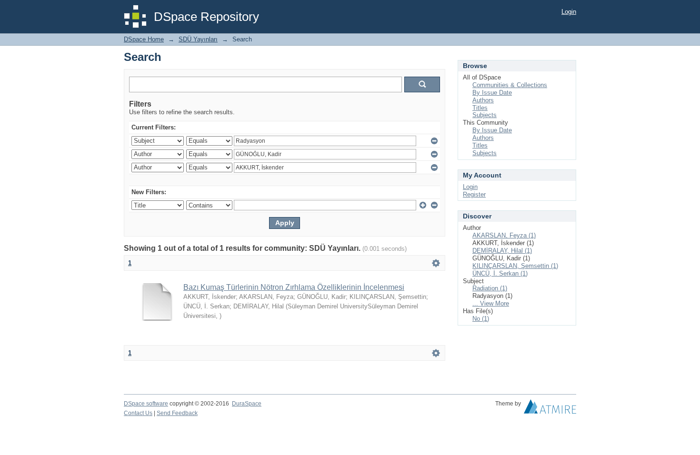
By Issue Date (492, 92)
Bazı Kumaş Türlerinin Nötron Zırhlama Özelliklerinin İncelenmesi (293, 287)
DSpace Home (144, 39)
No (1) (480, 318)
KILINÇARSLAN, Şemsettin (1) (515, 265)
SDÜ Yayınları (198, 39)
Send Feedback (177, 413)
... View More (490, 303)
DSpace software (146, 403)
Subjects (484, 115)
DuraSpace (246, 403)
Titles (480, 107)
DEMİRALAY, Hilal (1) (502, 250)
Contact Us (138, 413)
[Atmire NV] (550, 409)
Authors (483, 100)
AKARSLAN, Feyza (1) (504, 235)
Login (568, 11)
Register (474, 194)
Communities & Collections (509, 85)
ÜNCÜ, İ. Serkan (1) (500, 273)
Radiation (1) (489, 288)
